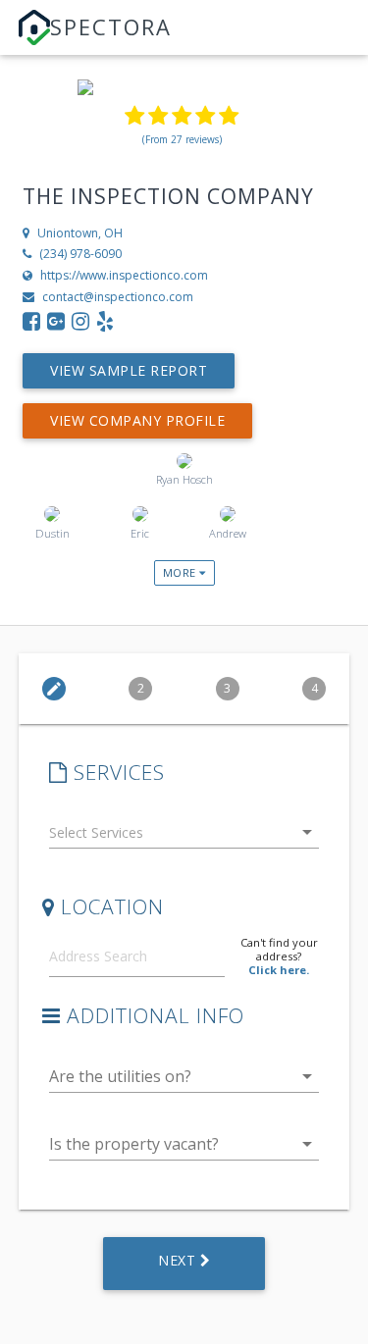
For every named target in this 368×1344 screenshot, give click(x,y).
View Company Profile (137, 420)
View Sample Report (128, 370)
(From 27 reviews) (182, 139)
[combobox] (184, 836)
